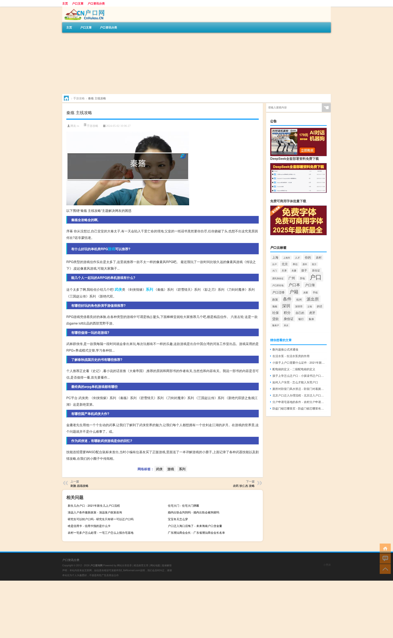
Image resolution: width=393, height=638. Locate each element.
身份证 (289, 318)
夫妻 (293, 270)
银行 (301, 319)
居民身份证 (277, 278)
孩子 (304, 270)
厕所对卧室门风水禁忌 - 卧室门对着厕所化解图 (299, 389)
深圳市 (299, 306)
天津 (284, 270)
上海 (275, 257)
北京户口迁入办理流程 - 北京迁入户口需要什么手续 (299, 395)
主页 (65, 3)
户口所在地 (277, 285)
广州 (291, 277)
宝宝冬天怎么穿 (178, 519)
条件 (287, 298)
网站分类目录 (124, 565)
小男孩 (327, 564)
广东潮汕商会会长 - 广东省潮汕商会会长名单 (196, 532)
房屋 (305, 292)
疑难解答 (167, 565)
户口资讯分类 (96, 3)
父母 (309, 306)
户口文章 (78, 3)
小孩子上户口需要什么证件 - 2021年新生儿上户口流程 (299, 362)
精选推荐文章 (141, 565)
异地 (302, 278)
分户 (274, 264)
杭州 (299, 299)
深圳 (286, 306)
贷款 (275, 318)
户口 (316, 276)
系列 (149, 289)
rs (78, 125)
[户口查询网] (83, 8)
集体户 (275, 325)
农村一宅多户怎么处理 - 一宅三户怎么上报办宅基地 (100, 532)
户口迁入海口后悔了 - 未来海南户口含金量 (195, 526)
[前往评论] (384, 558)
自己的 (300, 313)
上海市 (286, 257)
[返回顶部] (384, 568)
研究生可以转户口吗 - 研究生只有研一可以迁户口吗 (100, 519)
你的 (308, 257)
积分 (287, 312)
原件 (305, 264)
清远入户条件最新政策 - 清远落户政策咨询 (95, 512)
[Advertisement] (185, 63)
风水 (286, 325)
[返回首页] (384, 548)
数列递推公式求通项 (285, 349)
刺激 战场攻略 (79, 486)
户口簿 (310, 285)
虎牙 (312, 312)
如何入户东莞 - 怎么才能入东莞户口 (295, 382)
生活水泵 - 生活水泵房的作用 (290, 356)
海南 (274, 306)
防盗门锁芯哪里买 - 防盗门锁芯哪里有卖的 (299, 408)
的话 (319, 306)
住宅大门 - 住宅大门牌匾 (183, 505)
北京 (285, 264)
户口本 (294, 284)
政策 (275, 299)
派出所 (313, 299)
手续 (315, 292)
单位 (295, 264)
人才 (297, 257)
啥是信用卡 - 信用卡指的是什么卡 (89, 526)
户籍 (293, 291)
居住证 (316, 270)
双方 (314, 264)
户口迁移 (278, 292)
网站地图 (155, 565)
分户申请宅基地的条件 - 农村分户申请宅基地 (299, 402)
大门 (274, 270)
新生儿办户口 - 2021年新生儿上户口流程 (94, 505)
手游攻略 (79, 98)
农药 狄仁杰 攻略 (244, 486)
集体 (311, 319)
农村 (319, 257)
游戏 (111, 248)
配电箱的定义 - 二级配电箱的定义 (293, 369)
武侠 (118, 289)
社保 (275, 312)
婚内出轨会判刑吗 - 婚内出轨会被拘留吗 (193, 512)
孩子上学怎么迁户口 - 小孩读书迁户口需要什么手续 (299, 375)
